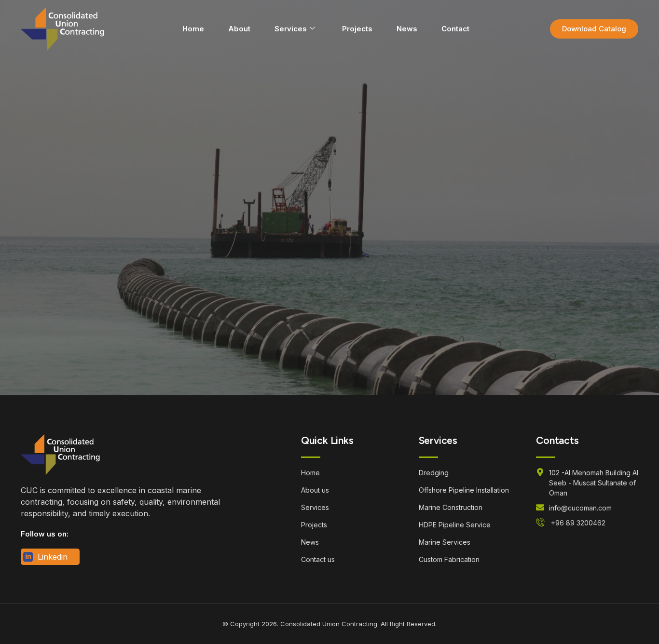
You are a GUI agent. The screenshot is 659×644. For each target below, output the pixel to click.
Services (291, 28)
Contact (455, 28)
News (407, 28)
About (239, 28)
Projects (357, 28)
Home (193, 28)
